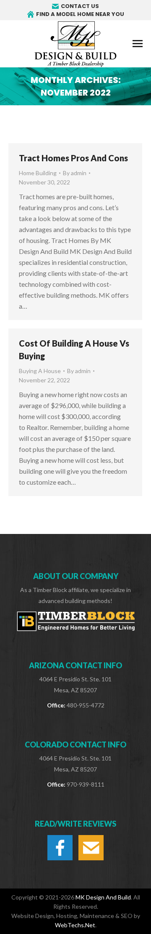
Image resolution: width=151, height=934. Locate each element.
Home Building (38, 172)
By (74, 172)
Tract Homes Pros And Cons (73, 158)
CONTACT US (80, 6)
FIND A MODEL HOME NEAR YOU (80, 14)
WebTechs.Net (75, 925)
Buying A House (40, 370)
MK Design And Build (103, 897)
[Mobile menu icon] (138, 43)
